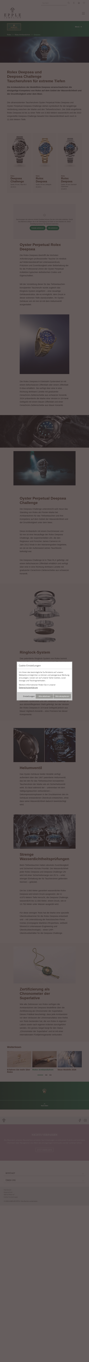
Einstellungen (29, 696)
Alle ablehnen (44, 696)
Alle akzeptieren (62, 696)
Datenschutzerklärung (28, 687)
